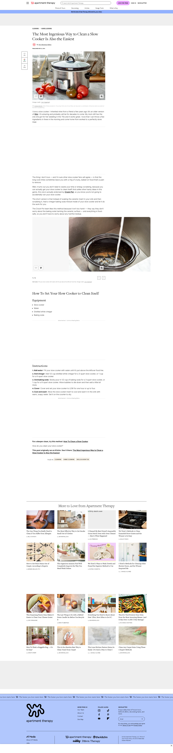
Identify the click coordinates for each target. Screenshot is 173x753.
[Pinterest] (108, 714)
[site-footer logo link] (30, 737)
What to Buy (114, 8)
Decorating (74, 8)
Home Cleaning (46, 28)
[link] (40, 532)
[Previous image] (99, 277)
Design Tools (100, 8)
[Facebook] (99, 714)
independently (38, 106)
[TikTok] (108, 710)
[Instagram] (99, 710)
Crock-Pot (69, 192)
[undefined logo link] (43, 3)
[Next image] (103, 277)
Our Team (80, 710)
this (36, 114)
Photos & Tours (60, 8)
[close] (171, 745)
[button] (102, 96)
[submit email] (142, 719)
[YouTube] (99, 718)
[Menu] (27, 3)
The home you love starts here (18, 697)
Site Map (80, 719)
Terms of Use (126, 725)
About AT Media (31, 740)
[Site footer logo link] (50, 712)
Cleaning (35, 28)
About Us (80, 713)
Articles (87, 8)
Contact (80, 716)
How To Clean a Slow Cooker (75, 441)
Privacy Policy (138, 725)
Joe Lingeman (45, 102)
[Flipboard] (108, 718)
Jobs (28, 743)
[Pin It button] (41, 96)
